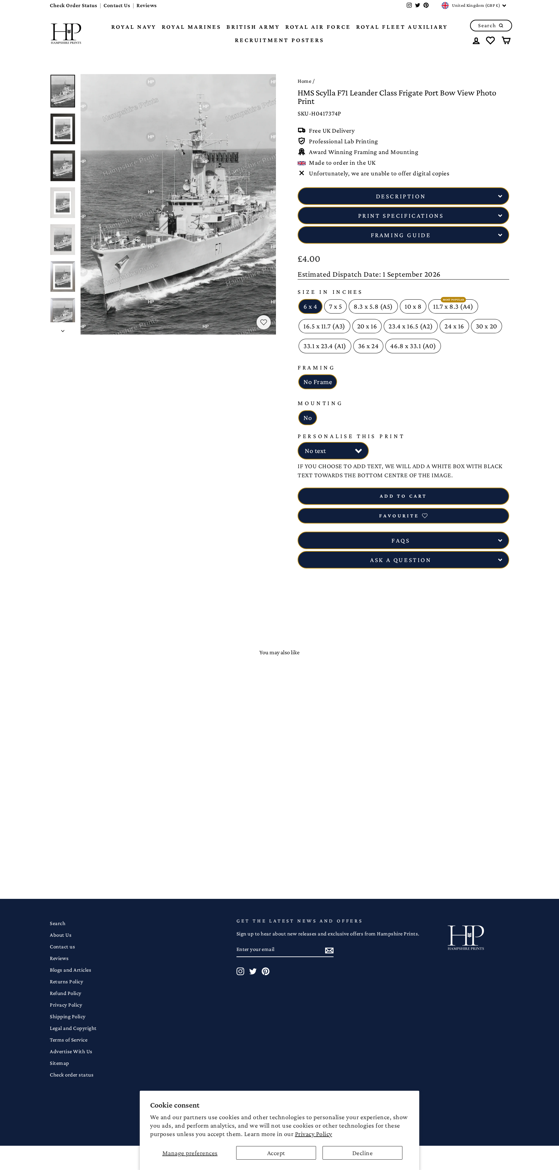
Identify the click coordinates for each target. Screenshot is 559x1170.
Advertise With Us (71, 1051)
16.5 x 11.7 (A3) (324, 326)
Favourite (399, 515)
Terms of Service (68, 1040)
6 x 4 (310, 306)
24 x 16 (454, 326)
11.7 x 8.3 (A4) (453, 306)
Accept (276, 1152)
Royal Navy (134, 26)
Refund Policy (66, 993)
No (307, 418)
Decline (362, 1152)
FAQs (400, 540)
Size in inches (330, 291)
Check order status (71, 1075)
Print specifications (401, 215)
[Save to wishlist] (264, 322)
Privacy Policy (313, 1133)
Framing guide (401, 234)
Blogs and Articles (70, 970)
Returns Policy (66, 981)
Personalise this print (351, 436)
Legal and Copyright (73, 1028)
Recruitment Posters (279, 40)
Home (304, 81)
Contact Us (117, 5)
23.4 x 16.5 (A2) (411, 326)
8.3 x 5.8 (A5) (373, 306)
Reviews (147, 5)
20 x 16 (367, 326)
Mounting (320, 403)
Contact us (62, 947)
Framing (316, 367)
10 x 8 (413, 306)
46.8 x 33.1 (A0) (413, 346)
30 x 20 (486, 326)
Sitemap (59, 1063)
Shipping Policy (68, 1016)
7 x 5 (335, 306)
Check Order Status (73, 5)
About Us (60, 935)
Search (57, 923)
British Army (253, 26)
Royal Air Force (318, 26)
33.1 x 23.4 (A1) (324, 346)
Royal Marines (191, 26)
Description (401, 196)
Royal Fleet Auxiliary (402, 26)
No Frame (317, 382)
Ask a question (400, 559)
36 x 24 (368, 346)
